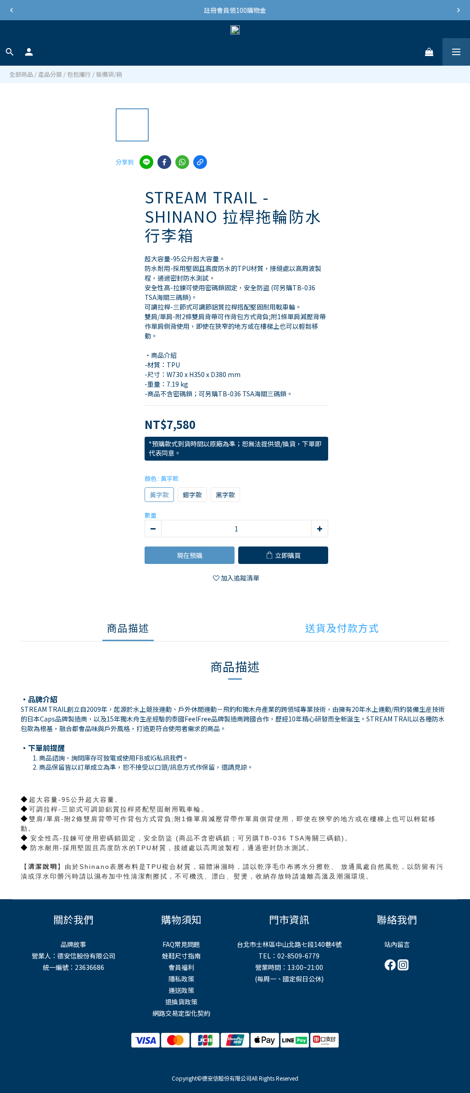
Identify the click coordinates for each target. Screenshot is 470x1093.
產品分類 (50, 74)
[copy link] (200, 162)
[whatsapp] (182, 162)
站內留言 (397, 944)
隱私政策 (181, 978)
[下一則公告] (458, 10)
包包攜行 (79, 74)
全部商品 (21, 74)
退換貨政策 (181, 1001)
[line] (146, 162)
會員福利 (181, 967)
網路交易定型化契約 (181, 1013)
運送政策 (181, 990)
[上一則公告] (11, 10)
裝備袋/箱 (109, 74)
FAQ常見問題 (181, 944)
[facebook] (164, 162)
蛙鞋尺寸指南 (181, 955)
